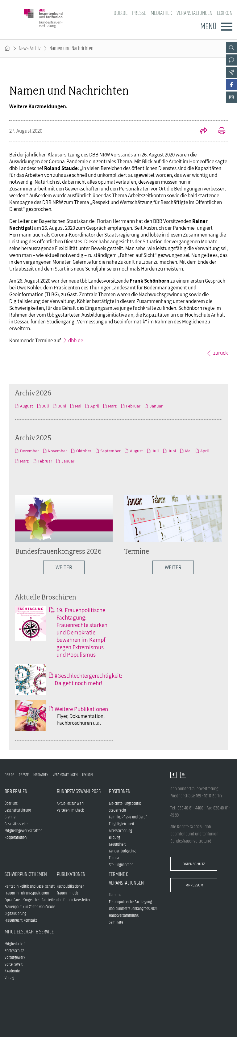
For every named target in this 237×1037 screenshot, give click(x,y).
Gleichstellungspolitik (125, 803)
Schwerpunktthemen (26, 874)
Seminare (116, 922)
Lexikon (224, 13)
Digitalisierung (15, 913)
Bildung (114, 837)
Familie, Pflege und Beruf (128, 817)
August (26, 406)
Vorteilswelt (14, 964)
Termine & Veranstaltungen (126, 878)
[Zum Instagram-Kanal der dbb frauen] (231, 97)
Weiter (173, 567)
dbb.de (120, 13)
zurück (220, 352)
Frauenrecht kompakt (21, 920)
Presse (139, 13)
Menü (208, 26)
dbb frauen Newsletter (73, 900)
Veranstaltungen (194, 13)
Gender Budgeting (122, 851)
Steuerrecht (117, 810)
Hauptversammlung (124, 915)
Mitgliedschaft (15, 944)
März (112, 406)
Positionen (120, 791)
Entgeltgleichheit (121, 824)
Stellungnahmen (121, 864)
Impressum (194, 885)
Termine (136, 551)
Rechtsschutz (14, 950)
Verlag (9, 978)
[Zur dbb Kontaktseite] (231, 60)
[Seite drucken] (218, 131)
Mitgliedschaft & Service (29, 932)
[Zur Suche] (231, 47)
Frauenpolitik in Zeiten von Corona (30, 906)
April (94, 406)
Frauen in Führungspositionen (27, 893)
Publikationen (71, 874)
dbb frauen (16, 791)
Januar (156, 406)
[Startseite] (7, 49)
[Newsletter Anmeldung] (231, 72)
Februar (133, 406)
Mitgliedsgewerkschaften (23, 830)
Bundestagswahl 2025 (79, 791)
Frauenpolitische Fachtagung (130, 901)
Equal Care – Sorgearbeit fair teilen (30, 900)
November (57, 451)
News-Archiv (29, 49)
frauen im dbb (67, 893)
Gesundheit (117, 844)
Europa (114, 858)
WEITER (64, 567)
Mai (78, 406)
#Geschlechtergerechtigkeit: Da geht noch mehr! (88, 679)
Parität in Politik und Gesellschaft (30, 886)
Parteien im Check (70, 810)
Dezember (29, 451)
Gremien (11, 817)
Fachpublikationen (70, 886)
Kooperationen (16, 837)
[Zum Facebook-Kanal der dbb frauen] (231, 84)
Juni (62, 406)
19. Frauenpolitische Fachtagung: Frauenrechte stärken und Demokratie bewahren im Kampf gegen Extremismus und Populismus (81, 632)
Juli (45, 406)
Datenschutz (194, 863)
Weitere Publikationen (81, 709)
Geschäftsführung (18, 810)
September (110, 451)
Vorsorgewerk (15, 957)
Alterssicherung (120, 830)
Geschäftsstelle (16, 824)
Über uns (11, 803)
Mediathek (161, 13)
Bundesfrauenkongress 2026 (58, 551)
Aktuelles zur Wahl (70, 803)
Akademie (12, 971)
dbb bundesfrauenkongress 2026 (133, 908)
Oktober (83, 451)
